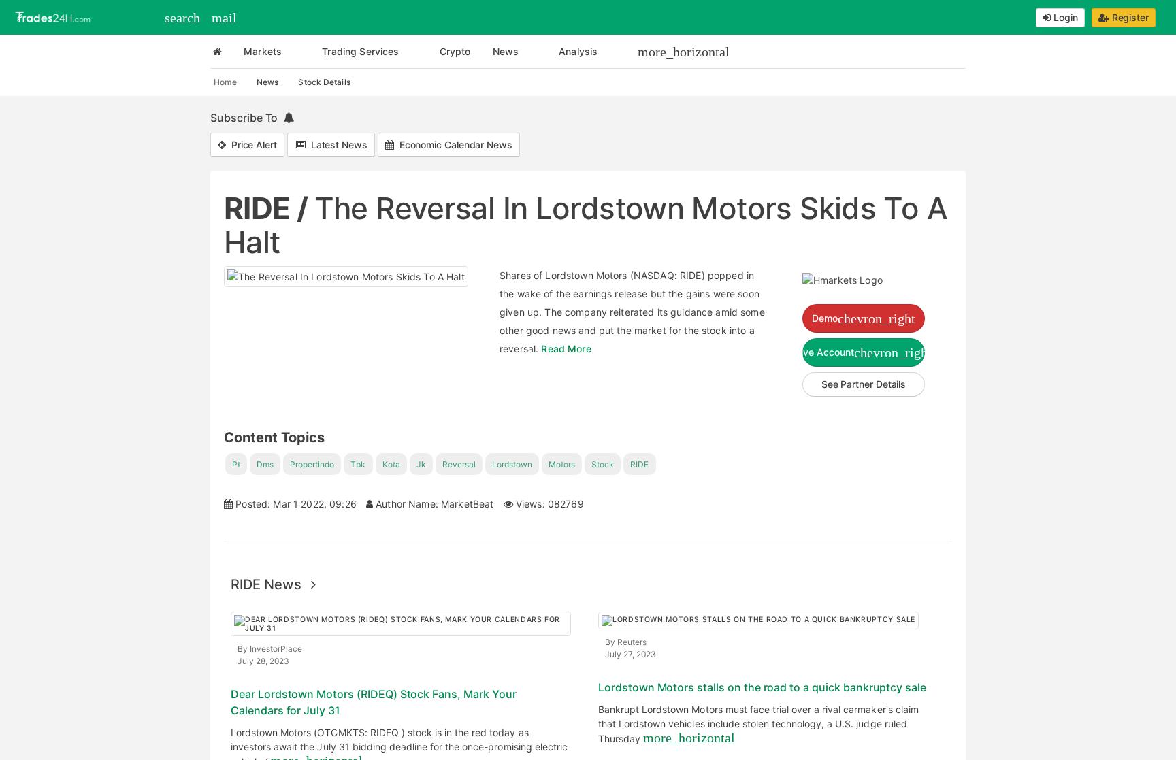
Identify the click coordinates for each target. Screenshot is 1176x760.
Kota (391, 464)
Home (225, 82)
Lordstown (512, 464)
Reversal (459, 464)
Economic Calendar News (453, 144)
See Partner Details (863, 384)
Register (1129, 17)
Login (1064, 17)
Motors (562, 464)
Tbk (357, 464)
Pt (236, 464)
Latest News (337, 144)
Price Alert (251, 144)
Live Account (863, 352)
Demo (863, 318)
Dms (265, 464)
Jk (421, 464)
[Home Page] (217, 52)
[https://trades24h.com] (54, 16)
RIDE (639, 464)
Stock (602, 464)
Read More (566, 348)
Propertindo (312, 464)
